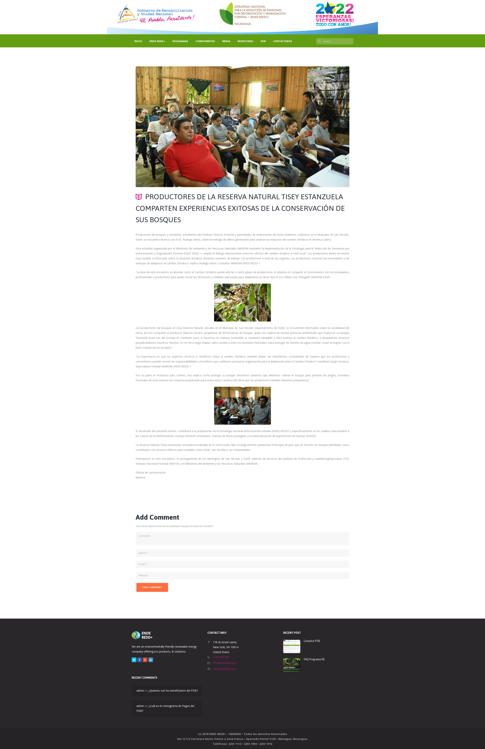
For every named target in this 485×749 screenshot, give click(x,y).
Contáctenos (282, 41)
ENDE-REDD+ (157, 41)
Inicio (138, 41)
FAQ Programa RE (314, 659)
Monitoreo (245, 41)
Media (226, 41)
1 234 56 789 (221, 657)
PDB (263, 41)
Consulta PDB (312, 640)
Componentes (205, 41)
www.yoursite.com (224, 669)
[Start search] (319, 41)
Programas (180, 41)
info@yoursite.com (224, 663)
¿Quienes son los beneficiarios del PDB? (173, 690)
